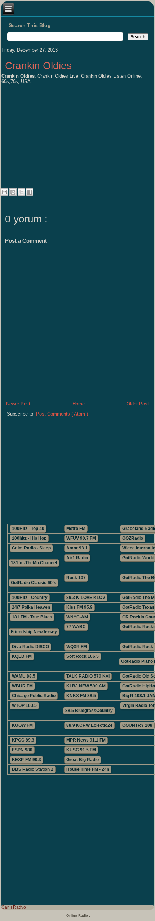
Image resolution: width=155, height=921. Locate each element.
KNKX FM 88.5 (81, 695)
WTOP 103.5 (24, 705)
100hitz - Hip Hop (29, 538)
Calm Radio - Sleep (31, 548)
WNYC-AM (77, 617)
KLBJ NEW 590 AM (86, 685)
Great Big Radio (82, 759)
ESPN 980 (22, 749)
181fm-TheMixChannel (34, 562)
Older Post (138, 404)
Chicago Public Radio (34, 695)
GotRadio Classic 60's (33, 582)
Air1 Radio (77, 557)
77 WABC (76, 626)
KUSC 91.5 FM (81, 749)
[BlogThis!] (13, 192)
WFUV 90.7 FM (81, 538)
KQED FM (22, 656)
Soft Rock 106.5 (82, 656)
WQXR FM (76, 646)
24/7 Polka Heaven (31, 607)
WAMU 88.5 (23, 676)
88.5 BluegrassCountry (89, 710)
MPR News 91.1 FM (86, 740)
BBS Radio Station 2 (32, 769)
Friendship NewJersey (34, 631)
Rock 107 (76, 577)
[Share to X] (21, 192)
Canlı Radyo (13, 907)
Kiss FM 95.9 (79, 607)
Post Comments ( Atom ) (62, 414)
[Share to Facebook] (29, 192)
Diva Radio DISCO (30, 646)
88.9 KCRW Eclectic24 (89, 725)
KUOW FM (22, 725)
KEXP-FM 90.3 (26, 759)
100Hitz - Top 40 (28, 528)
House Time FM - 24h (87, 769)
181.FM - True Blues (32, 617)
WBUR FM (22, 685)
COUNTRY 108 (137, 725)
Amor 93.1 (77, 548)
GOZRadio (132, 538)
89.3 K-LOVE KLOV (85, 597)
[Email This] (4, 192)
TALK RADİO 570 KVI (88, 676)
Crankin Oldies (38, 65)
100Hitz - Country (30, 597)
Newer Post (18, 404)
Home (78, 404)
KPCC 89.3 (23, 740)
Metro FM (75, 528)
